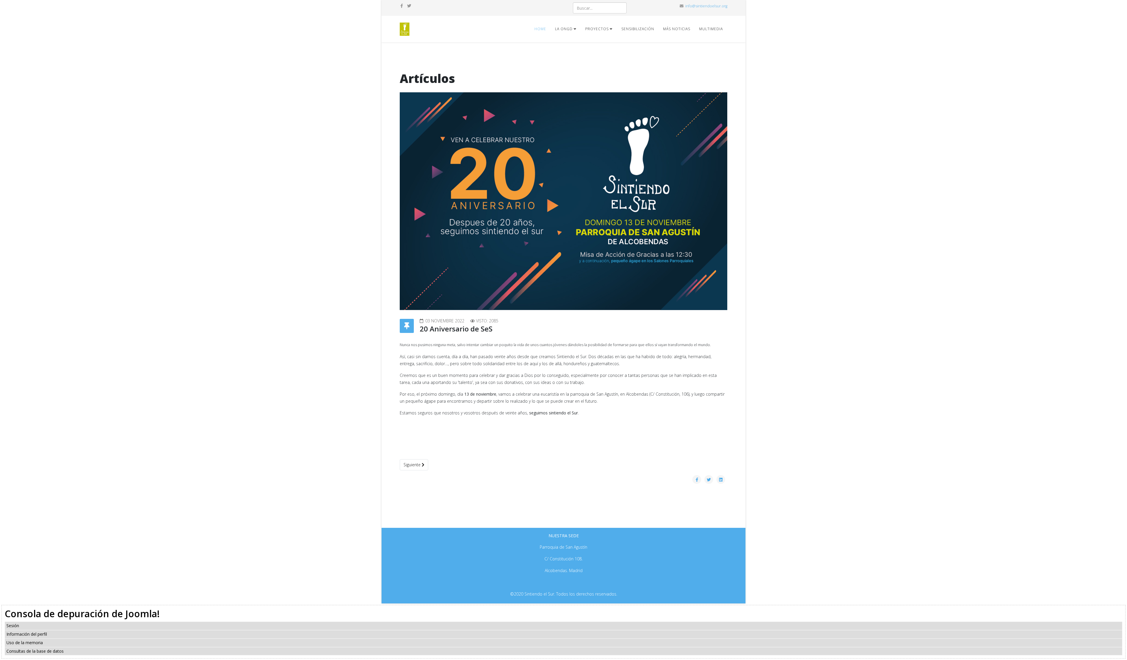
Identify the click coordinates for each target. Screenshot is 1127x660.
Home (540, 28)
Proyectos (597, 28)
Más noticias (676, 28)
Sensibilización (637, 28)
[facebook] (401, 5)
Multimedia (711, 28)
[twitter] (409, 5)
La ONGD (564, 28)
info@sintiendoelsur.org (706, 6)
